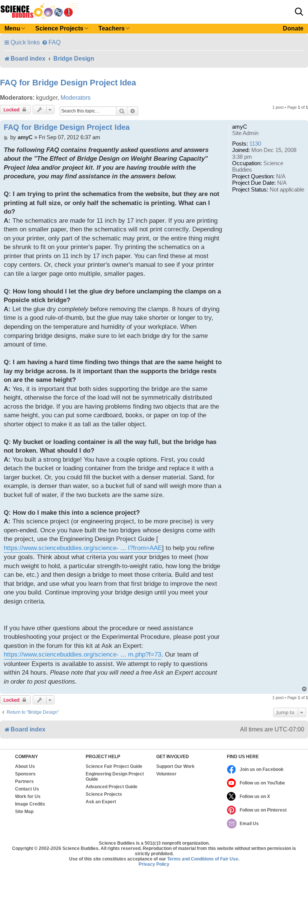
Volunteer (166, 774)
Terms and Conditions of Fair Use (202, 859)
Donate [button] (293, 28)
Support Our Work (175, 766)
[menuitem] (51, 42)
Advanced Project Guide (111, 786)
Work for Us (28, 796)
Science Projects (104, 794)
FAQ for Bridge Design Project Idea (68, 82)
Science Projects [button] (59, 28)
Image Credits (30, 804)
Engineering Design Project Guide (115, 776)
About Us (25, 766)
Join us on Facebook (262, 769)
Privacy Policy (154, 864)
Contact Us (27, 789)
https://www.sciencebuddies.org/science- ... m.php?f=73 (82, 654)
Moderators (75, 97)
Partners (24, 781)
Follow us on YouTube (262, 783)
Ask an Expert (101, 801)
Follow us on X (255, 796)
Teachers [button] (111, 28)
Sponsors (25, 774)
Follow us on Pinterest (263, 810)
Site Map (24, 811)
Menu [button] (12, 28)
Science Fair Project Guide (114, 766)
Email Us (249, 823)
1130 (255, 144)
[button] (298, 11)
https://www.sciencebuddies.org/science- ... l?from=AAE (83, 548)
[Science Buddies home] (39, 11)
